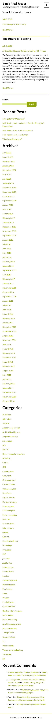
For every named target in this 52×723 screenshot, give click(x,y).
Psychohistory (8, 602)
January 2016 (8, 322)
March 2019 (7, 213)
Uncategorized (8, 637)
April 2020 (6, 179)
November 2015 (9, 331)
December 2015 (9, 327)
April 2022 (6, 152)
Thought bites (8, 632)
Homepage (7, 545)
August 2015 (7, 336)
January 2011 (8, 388)
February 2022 (8, 161)
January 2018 (8, 266)
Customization (8, 484)
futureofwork (8, 528)
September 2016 (9, 296)
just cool (5, 558)
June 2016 (6, 309)
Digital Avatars (8, 497)
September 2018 (9, 235)
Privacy (5, 597)
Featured (6, 519)
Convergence (7, 471)
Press (4, 593)
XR (3, 659)
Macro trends (8, 571)
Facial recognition (9, 515)
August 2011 (7, 370)
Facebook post (8, 510)
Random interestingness (12, 611)
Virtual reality (8, 645)
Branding (6, 458)
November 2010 (9, 397)
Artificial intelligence (11, 432)
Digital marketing (9, 502)
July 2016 (6, 305)
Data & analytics (9, 489)
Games (5, 532)
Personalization (8, 584)
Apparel (5, 423)
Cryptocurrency (9, 480)
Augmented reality (10, 436)
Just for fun (7, 563)
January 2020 (8, 183)
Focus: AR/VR (8, 523)
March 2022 (7, 157)
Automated (7, 441)
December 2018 (9, 227)
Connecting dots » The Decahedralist (23, 672)
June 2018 (6, 248)
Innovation (6, 550)
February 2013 (8, 353)
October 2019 (8, 196)
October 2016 (8, 292)
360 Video (6, 414)
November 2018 (9, 231)
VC (3, 641)
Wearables (6, 654)
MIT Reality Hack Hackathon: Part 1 (17, 130)
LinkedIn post (8, 567)
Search (5, 99)
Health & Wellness (10, 541)
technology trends (9, 628)
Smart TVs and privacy (16, 12)
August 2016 (7, 301)
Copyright (6, 475)
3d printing (6, 419)
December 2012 (9, 357)
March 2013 (7, 349)
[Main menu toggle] (46, 5)
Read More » (7, 29)
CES (4, 467)
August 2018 (7, 240)
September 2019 (9, 200)
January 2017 (8, 283)
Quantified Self (8, 606)
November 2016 (9, 288)
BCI (4, 445)
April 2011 (6, 379)
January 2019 (8, 222)
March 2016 (7, 314)
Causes (5, 462)
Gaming (5, 536)
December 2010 (9, 392)
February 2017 (8, 279)
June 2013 (6, 344)
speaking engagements (11, 624)
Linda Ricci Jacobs (14, 3)
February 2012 (8, 366)
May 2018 (6, 253)
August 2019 (7, 205)
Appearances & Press (11, 428)
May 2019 (6, 209)
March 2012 (7, 362)
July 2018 (6, 244)
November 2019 (9, 192)
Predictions (7, 589)
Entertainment (8, 506)
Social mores (7, 615)
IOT (4, 554)
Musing (5, 576)
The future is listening (16, 38)
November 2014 (9, 340)
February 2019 (8, 218)
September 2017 (9, 270)
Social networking (9, 619)
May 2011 (6, 375)
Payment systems (9, 580)
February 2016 (8, 318)
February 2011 (8, 383)
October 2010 (8, 401)
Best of (5, 449)
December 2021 (9, 170)
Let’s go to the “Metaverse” (13, 119)
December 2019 (9, 187)
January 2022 (8, 166)
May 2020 (6, 174)
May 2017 (6, 274)
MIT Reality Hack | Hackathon (15, 135)
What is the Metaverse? (12, 139)
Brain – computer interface (13, 454)
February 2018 (8, 261)
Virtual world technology (12, 650)
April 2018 (6, 257)
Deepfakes (6, 493)
